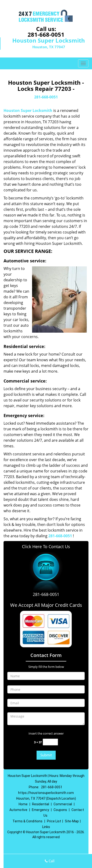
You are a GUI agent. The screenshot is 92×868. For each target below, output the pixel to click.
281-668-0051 (46, 34)
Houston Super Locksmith (28, 110)
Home (23, 804)
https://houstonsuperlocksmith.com (46, 793)
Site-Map (72, 821)
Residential (40, 804)
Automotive (18, 810)
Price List (54, 821)
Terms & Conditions (27, 821)
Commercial (63, 804)
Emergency (40, 810)
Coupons (60, 810)
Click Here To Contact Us (46, 546)
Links (46, 827)
